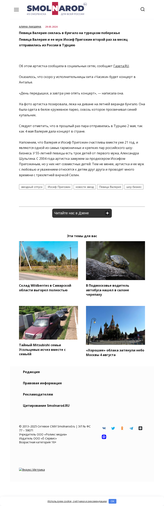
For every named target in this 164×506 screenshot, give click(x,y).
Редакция (31, 372)
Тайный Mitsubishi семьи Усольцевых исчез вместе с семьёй (42, 349)
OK (112, 501)
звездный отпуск (31, 186)
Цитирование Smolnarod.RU (46, 405)
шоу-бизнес (134, 186)
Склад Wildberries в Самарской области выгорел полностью (45, 287)
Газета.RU (121, 66)
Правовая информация (42, 383)
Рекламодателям (38, 394)
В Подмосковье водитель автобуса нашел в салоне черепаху (107, 290)
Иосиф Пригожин (59, 186)
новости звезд (85, 186)
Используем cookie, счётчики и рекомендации (77, 501)
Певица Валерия (110, 186)
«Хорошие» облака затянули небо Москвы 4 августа (115, 352)
